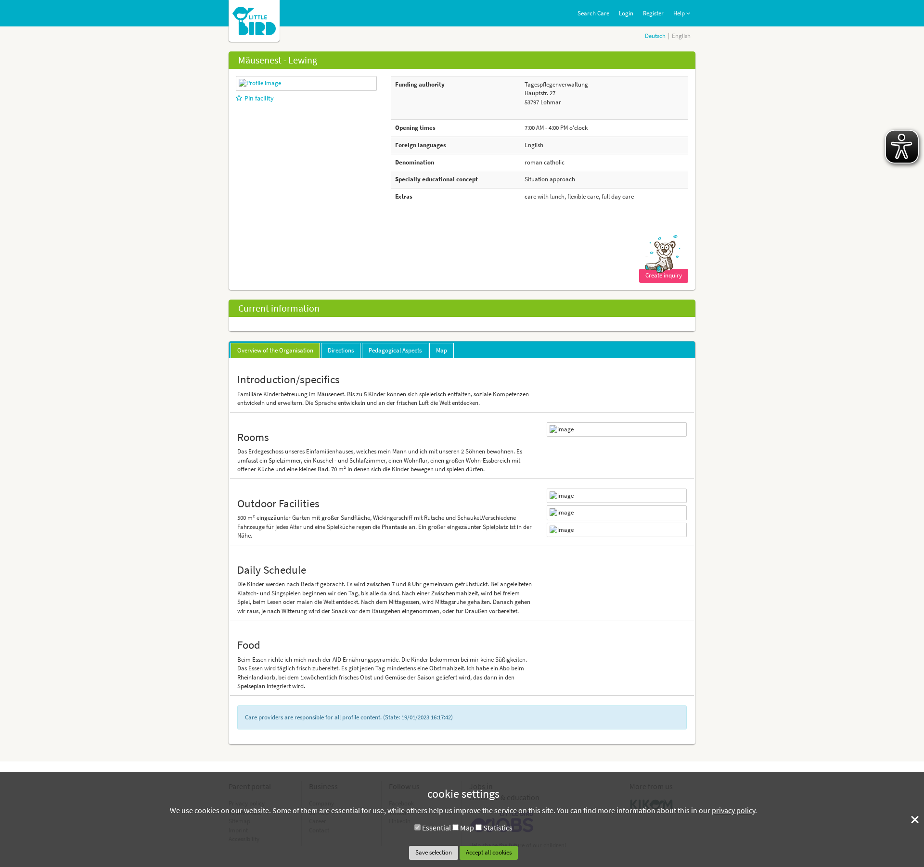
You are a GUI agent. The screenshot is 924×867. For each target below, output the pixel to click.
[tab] (275, 350)
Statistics (498, 827)
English (681, 36)
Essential (436, 827)
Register (653, 13)
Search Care (593, 13)
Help (679, 13)
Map (467, 827)
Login (626, 13)
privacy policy (733, 810)
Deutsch (655, 36)
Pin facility (259, 98)
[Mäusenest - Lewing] (260, 83)
